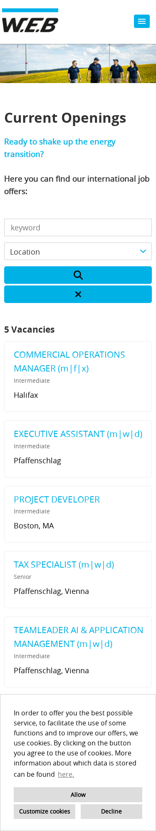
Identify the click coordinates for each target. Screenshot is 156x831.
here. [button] (66, 774)
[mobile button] (142, 21)
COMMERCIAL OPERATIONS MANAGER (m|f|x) (69, 361)
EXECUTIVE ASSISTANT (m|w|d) (78, 433)
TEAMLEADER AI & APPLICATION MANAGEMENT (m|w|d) (79, 637)
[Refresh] (78, 275)
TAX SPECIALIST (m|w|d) (64, 564)
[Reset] (78, 294)
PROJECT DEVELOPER (57, 499)
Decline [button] (111, 811)
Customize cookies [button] (44, 811)
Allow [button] (78, 794)
